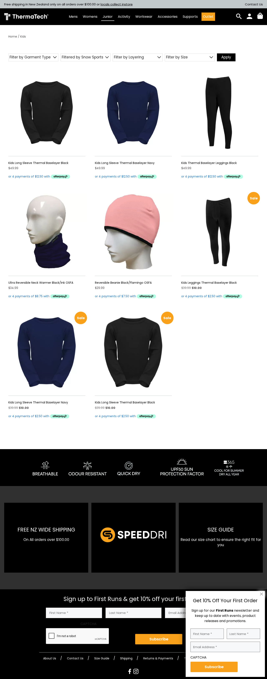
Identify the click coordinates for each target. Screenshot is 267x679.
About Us (49, 658)
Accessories (168, 16)
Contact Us (254, 4)
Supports (190, 16)
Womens (90, 16)
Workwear (143, 16)
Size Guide (101, 658)
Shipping (126, 658)
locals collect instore (117, 4)
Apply (226, 57)
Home (12, 36)
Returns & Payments (158, 658)
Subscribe (158, 639)
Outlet (208, 16)
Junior (108, 16)
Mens (73, 16)
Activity (124, 16)
